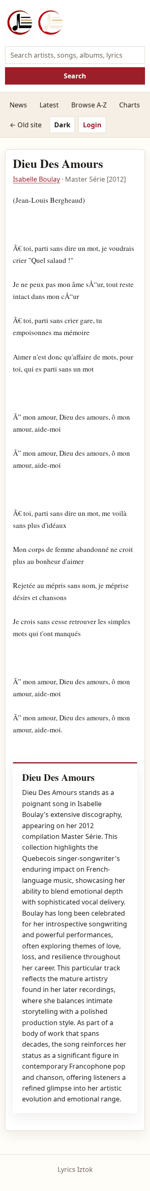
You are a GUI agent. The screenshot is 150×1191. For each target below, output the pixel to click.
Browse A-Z (89, 104)
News (18, 104)
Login (92, 124)
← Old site (26, 124)
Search (75, 75)
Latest (49, 104)
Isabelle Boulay (36, 179)
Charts (129, 104)
